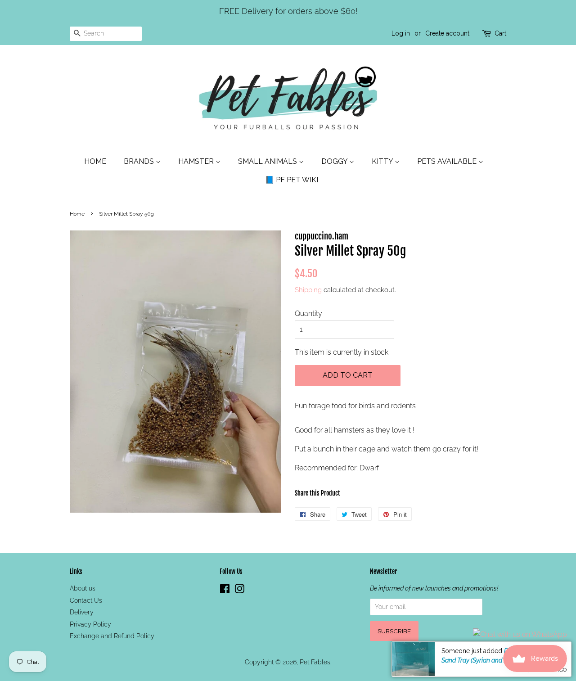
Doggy (335, 161)
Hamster (197, 161)
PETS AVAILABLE (447, 161)
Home (95, 161)
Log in (401, 33)
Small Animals (268, 161)
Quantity (308, 313)
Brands (140, 161)
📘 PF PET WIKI (291, 180)
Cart (500, 33)
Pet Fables (315, 662)
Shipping (308, 290)
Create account (447, 33)
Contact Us (86, 600)
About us (82, 588)
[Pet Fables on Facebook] (225, 590)
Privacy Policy (90, 624)
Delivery (82, 612)
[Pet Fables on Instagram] (239, 590)
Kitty (383, 161)
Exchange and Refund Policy (112, 636)
